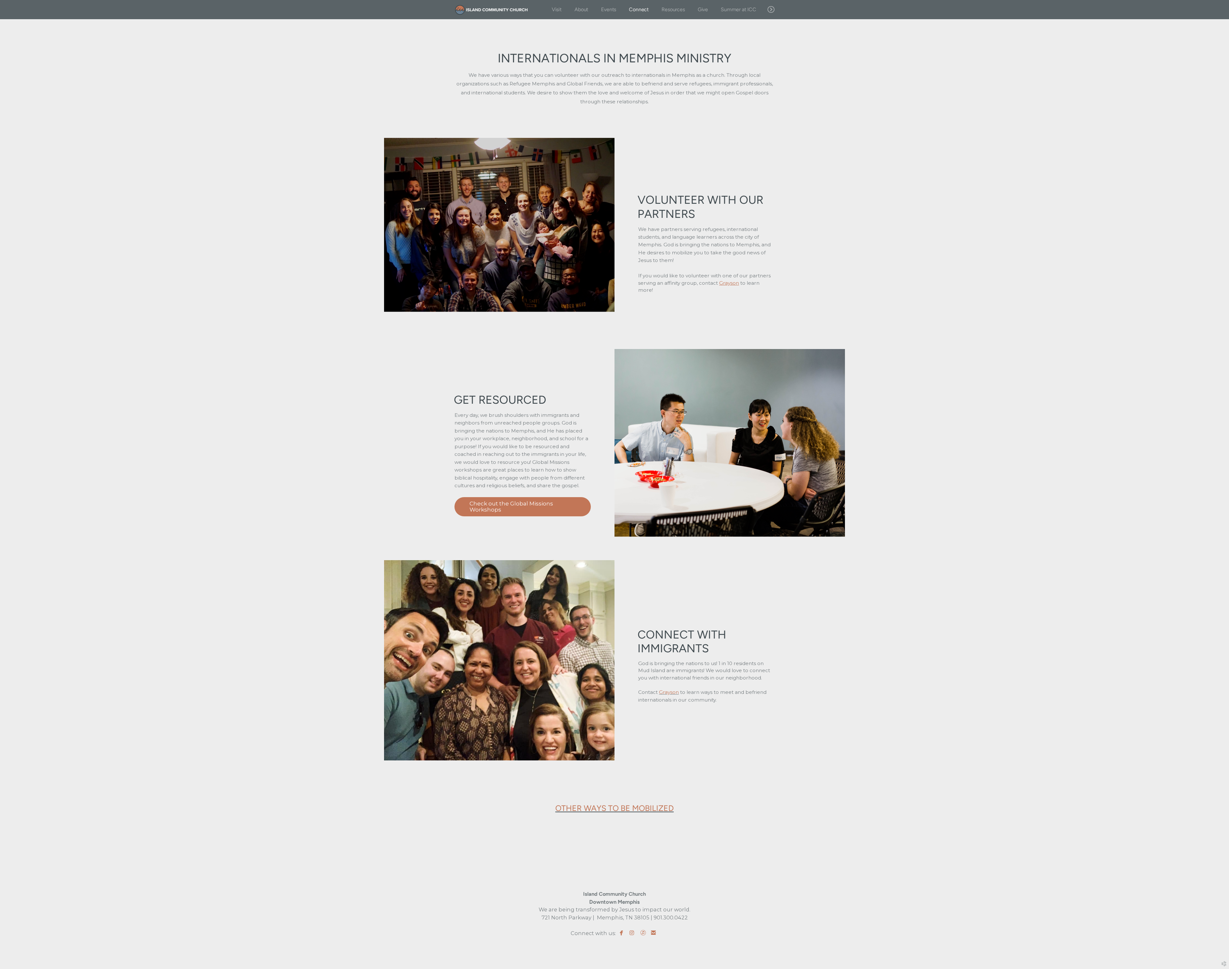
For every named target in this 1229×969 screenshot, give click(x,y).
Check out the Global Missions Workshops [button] (511, 506)
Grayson (669, 692)
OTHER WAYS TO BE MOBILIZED (614, 808)
